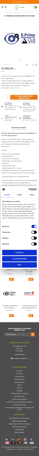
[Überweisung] (13, 439)
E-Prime (19, 374)
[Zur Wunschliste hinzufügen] (32, 64)
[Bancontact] (25, 442)
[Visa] (31, 442)
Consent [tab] (7, 195)
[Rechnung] (31, 439)
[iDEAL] (25, 439)
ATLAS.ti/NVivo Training (19, 393)
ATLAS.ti (19, 371)
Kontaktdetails (19, 396)
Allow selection (19, 259)
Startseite (9, 12)
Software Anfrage (19, 405)
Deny (19, 265)
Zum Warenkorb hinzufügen (25, 97)
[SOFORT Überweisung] (19, 439)
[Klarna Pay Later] (7, 442)
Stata (20, 385)
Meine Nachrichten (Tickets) (19, 424)
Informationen (18, 128)
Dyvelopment (29, 449)
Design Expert (19, 382)
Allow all (19, 252)
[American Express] (6, 439)
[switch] (34, 232)
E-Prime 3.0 (10, 269)
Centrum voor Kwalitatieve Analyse (19, 402)
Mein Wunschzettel (19, 427)
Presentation (19, 379)
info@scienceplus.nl (20, 358)
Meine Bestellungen (19, 421)
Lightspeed (11, 449)
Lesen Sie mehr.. (15, 88)
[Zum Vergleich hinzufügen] (36, 64)
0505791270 (20, 355)
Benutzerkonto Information (19, 418)
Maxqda (19, 391)
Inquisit (19, 388)
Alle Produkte (19, 432)
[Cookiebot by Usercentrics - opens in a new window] (28, 189)
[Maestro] (13, 442)
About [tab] (32, 195)
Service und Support (19, 399)
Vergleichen (19, 430)
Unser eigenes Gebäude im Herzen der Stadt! (19, 408)
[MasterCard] (19, 442)
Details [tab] (19, 195)
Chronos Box (19, 376)
